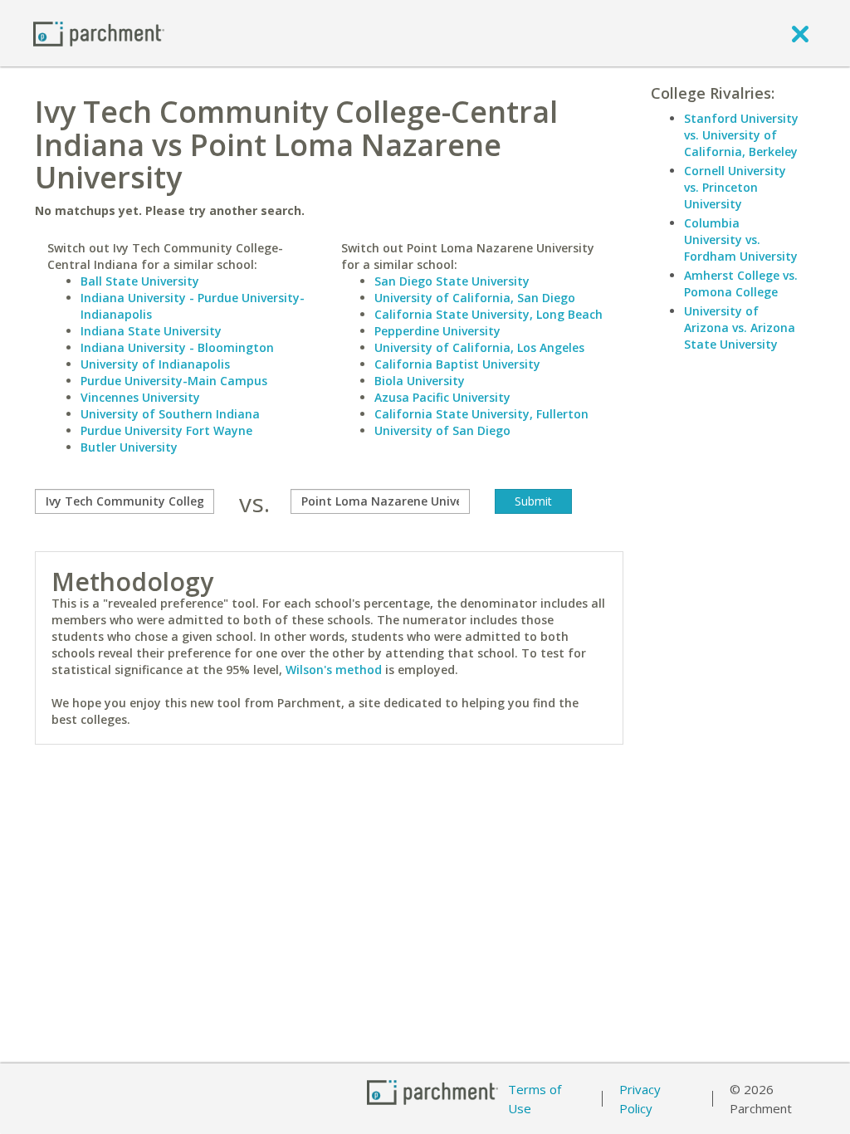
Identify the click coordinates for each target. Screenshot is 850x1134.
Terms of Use (534, 1099)
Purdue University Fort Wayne (166, 430)
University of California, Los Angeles (479, 347)
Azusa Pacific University (442, 397)
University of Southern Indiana (170, 414)
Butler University (129, 447)
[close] (800, 33)
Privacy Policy (640, 1099)
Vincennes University (140, 397)
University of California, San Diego (474, 297)
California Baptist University (457, 364)
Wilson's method (334, 669)
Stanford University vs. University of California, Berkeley (741, 134)
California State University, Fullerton (481, 414)
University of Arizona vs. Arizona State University (739, 327)
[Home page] (98, 33)
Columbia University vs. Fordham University (741, 239)
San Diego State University (452, 281)
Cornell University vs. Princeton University (735, 187)
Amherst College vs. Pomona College (741, 283)
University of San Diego (442, 430)
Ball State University (140, 281)
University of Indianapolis (155, 364)
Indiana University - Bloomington (177, 347)
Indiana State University (151, 331)
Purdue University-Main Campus (174, 381)
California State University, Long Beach (488, 314)
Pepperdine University (437, 331)
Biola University (419, 381)
